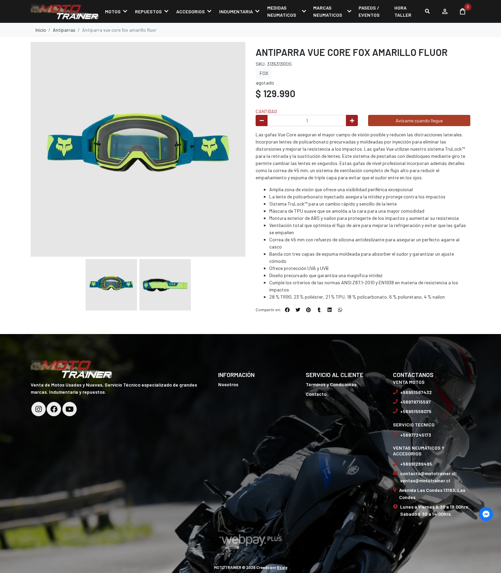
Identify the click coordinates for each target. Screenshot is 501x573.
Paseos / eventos (369, 11)
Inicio (40, 30)
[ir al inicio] (71, 368)
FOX (264, 73)
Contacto (316, 394)
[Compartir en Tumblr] (319, 310)
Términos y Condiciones (331, 384)
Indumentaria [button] (236, 11)
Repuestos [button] (148, 11)
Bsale (282, 567)
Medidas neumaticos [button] (281, 11)
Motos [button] (113, 11)
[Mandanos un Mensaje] (486, 514)
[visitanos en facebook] (54, 409)
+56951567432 (416, 392)
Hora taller (402, 11)
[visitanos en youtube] (69, 409)
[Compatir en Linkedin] (329, 310)
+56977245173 (415, 435)
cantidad (266, 111)
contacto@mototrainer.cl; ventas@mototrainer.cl (428, 476)
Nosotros (228, 384)
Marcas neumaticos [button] (327, 11)
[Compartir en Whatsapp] (340, 310)
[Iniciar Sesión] (444, 11)
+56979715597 (415, 402)
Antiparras (64, 30)
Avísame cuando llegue (419, 120)
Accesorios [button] (190, 11)
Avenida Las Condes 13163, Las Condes (432, 493)
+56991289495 (416, 464)
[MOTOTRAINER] (65, 11)
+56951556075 (415, 411)
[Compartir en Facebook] (287, 310)
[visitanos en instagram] (38, 409)
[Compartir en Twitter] (298, 310)
